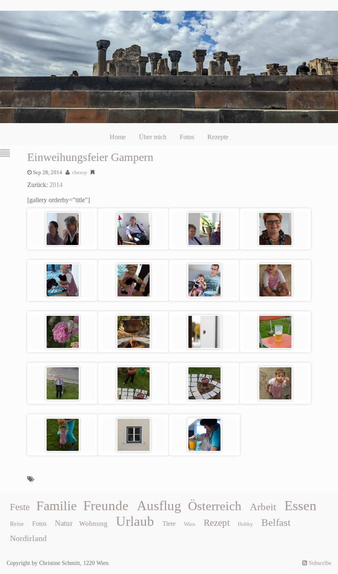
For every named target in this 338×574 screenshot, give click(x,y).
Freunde (106, 506)
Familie (56, 506)
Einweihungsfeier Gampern (90, 157)
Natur (64, 523)
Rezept (217, 523)
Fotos (187, 136)
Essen (300, 506)
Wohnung (93, 523)
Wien (189, 524)
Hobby (245, 524)
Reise (17, 523)
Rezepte (217, 136)
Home (118, 136)
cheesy (79, 172)
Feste (20, 507)
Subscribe (319, 563)
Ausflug (159, 506)
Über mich (153, 136)
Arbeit (263, 506)
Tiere (169, 523)
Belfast (276, 522)
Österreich (215, 506)
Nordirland (28, 538)
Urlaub (135, 521)
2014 (56, 184)
